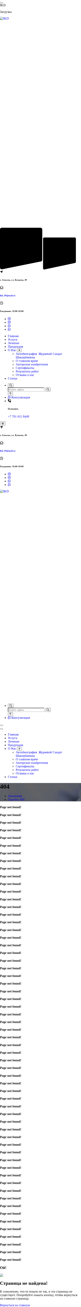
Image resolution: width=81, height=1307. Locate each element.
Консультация (20, 397)
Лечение (13, 343)
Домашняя (15, 796)
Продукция (15, 346)
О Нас (12, 350)
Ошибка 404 (16, 799)
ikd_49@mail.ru (7, 295)
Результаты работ (27, 371)
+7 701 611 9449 (18, 416)
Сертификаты (25, 368)
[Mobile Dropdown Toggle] (19, 350)
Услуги (12, 339)
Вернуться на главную (15, 1305)
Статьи (12, 378)
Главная (13, 336)
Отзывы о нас (25, 375)
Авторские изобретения (32, 364)
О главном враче (27, 360)
